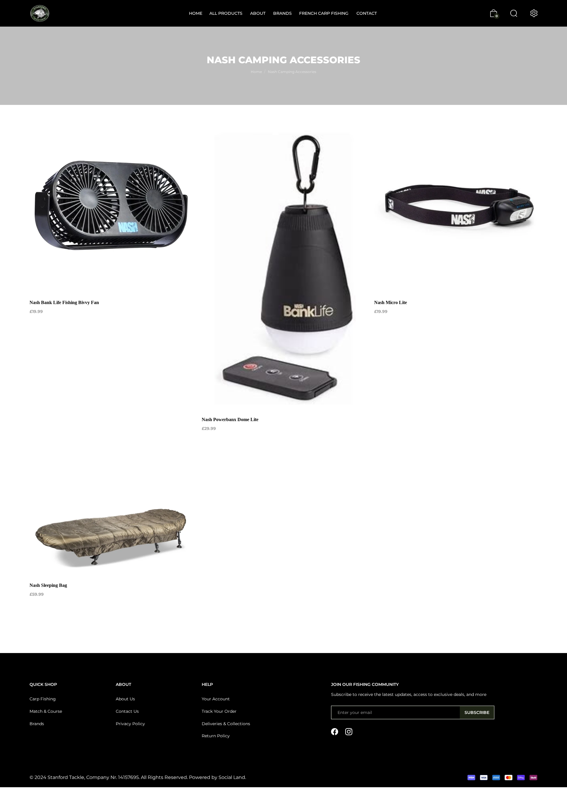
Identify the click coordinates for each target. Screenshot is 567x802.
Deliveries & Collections (226, 723)
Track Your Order (219, 711)
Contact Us (127, 711)
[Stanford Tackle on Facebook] (334, 731)
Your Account (216, 699)
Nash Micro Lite (390, 302)
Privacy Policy (130, 723)
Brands (37, 723)
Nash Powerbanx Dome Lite (230, 419)
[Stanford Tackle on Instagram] (348, 731)
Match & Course (46, 711)
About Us (125, 699)
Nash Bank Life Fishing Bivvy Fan (64, 302)
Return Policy (216, 735)
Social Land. (231, 777)
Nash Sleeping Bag (48, 585)
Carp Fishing (43, 699)
